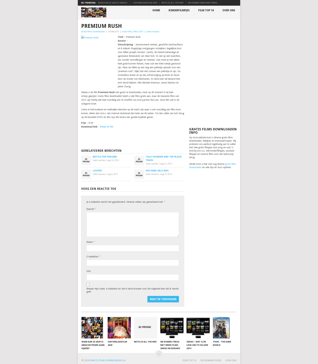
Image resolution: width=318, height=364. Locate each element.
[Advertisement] (213, 73)
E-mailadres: (93, 256)
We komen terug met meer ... (203, 3)
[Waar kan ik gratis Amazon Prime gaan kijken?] (93, 327)
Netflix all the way (173, 3)
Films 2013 (138, 31)
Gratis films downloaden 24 (107, 360)
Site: (88, 271)
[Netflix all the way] (145, 327)
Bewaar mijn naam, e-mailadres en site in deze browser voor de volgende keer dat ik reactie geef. (132, 290)
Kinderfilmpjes (179, 10)
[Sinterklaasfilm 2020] (119, 327)
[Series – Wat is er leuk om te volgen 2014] (198, 327)
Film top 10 (206, 10)
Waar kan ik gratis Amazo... (113, 3)
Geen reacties (152, 31)
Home (156, 10)
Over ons (228, 10)
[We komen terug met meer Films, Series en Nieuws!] (172, 327)
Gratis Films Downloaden (93, 31)
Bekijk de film (106, 126)
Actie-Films (127, 31)
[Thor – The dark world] (224, 327)
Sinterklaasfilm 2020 (145, 3)
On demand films (210, 360)
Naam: (90, 241)
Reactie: (91, 208)
